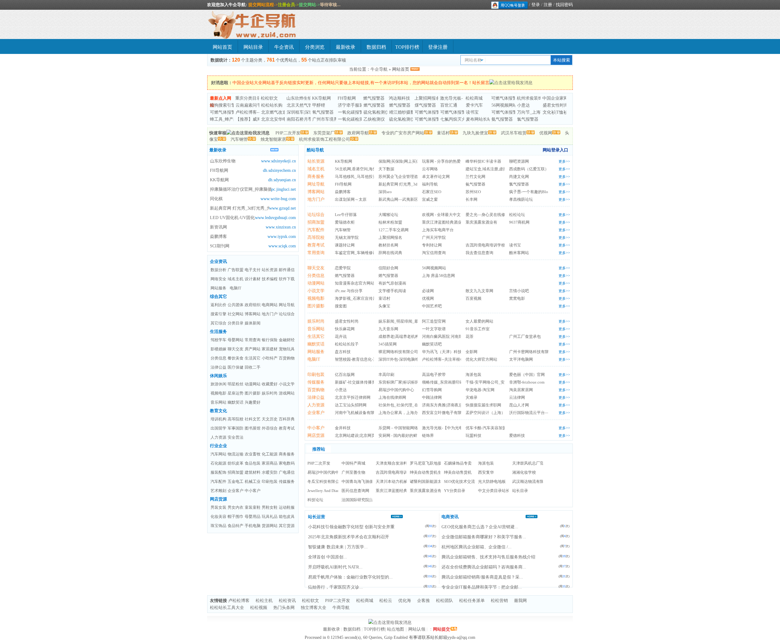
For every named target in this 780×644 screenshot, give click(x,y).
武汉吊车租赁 (513, 133)
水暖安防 (270, 472)
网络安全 (218, 279)
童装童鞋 (253, 507)
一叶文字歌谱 (434, 329)
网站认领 (416, 629)
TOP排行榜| (375, 629)
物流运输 (235, 454)
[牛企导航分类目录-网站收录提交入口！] (253, 25)
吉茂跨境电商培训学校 (485, 245)
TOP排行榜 (407, 47)
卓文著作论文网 (436, 176)
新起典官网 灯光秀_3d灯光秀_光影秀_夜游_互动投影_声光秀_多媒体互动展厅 (239, 208)
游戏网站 (287, 393)
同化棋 (216, 198)
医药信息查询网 (355, 490)
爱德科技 (517, 435)
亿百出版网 (345, 374)
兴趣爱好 (253, 402)
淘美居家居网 (521, 389)
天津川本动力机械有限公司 (399, 481)
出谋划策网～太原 (351, 199)
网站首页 (222, 47)
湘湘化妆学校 (524, 472)
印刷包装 (270, 481)
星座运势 (235, 393)
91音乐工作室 (478, 329)
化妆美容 (218, 516)
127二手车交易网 (393, 230)
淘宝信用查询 (434, 252)
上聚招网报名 (427, 98)
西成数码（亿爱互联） (529, 169)
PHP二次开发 (287, 133)
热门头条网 (284, 607)
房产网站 (253, 349)
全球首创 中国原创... (327, 557)
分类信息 (218, 358)
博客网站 (253, 314)
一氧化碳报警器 (353, 112)
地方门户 (270, 314)
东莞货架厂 (324, 133)
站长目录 (520, 490)
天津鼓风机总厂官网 (530, 463)
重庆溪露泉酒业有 (481, 222)
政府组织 (253, 305)
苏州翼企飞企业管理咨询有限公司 (408, 176)
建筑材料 (253, 472)
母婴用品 (253, 516)
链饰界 (428, 435)
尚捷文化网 (519, 176)
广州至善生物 (353, 472)
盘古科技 (343, 351)
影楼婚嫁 (218, 349)
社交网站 (235, 314)
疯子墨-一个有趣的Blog (529, 191)
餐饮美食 (235, 358)
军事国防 (235, 428)
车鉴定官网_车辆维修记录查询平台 (365, 252)
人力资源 (218, 437)
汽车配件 (218, 481)
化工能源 (270, 454)
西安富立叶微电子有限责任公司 (449, 412)
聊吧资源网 (519, 161)
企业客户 (235, 490)
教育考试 (287, 428)
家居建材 (270, 349)
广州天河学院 (434, 237)
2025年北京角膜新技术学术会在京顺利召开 (348, 537)
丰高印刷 (386, 374)
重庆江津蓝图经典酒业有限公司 (449, 222)
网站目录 (253, 47)
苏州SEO (473, 191)
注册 (548, 4)
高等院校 (235, 419)
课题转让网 (345, 245)
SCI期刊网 (219, 246)
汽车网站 (218, 454)
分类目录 (235, 323)
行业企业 (218, 446)
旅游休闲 (218, 384)
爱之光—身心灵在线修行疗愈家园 (495, 214)
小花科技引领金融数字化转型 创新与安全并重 (351, 527)
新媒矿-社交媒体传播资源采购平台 (365, 382)
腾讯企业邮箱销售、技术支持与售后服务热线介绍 (488, 557)
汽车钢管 (239, 139)
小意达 (523, 105)
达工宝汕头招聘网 (351, 405)
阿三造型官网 (434, 321)
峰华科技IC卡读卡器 (483, 161)
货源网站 (270, 525)
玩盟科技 (473, 435)
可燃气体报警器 (506, 98)
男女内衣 (235, 507)
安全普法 (235, 437)
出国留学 (218, 428)
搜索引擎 (218, 314)
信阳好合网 (388, 268)
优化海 (404, 600)
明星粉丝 (235, 384)
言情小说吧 (519, 290)
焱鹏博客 (218, 236)
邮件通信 (287, 269)
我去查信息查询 (479, 252)
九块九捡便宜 (475, 133)
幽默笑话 (235, 402)
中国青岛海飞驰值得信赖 (363, 481)
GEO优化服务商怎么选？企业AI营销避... (479, 527)
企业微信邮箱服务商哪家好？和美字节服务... (483, 537)
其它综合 (218, 323)
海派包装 (473, 374)
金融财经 (287, 340)
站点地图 (395, 629)
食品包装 (253, 463)
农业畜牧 (253, 454)
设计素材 (253, 279)
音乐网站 (218, 402)
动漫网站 (253, 384)
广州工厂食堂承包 (525, 336)
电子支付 (253, 269)
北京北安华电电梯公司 (282, 119)
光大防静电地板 (492, 481)
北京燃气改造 (274, 112)
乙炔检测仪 (374, 119)
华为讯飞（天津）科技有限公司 (449, 351)
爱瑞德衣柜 (345, 222)
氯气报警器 (527, 119)
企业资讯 (218, 261)
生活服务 (218, 331)
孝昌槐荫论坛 (521, 199)
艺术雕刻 (218, 490)
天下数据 (386, 169)
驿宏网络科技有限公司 (398, 351)
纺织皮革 (235, 463)
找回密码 (564, 4)
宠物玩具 (287, 349)
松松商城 (474, 98)
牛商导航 (340, 607)
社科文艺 (253, 419)
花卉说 (341, 336)
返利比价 (218, 305)
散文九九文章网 (479, 290)
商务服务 (287, 454)
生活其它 (253, 358)
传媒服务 (287, 481)
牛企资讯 (284, 47)
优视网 (545, 133)
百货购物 (287, 358)
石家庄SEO (431, 191)
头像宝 (384, 306)
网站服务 (218, 288)
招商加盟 (235, 472)
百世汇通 (448, 105)
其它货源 (287, 525)
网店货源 (218, 499)
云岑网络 (430, 169)
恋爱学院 (343, 268)
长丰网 (471, 199)
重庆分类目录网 (250, 98)
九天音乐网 (388, 329)
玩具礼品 (270, 516)
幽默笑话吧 (432, 344)
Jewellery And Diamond (327, 490)
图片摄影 (253, 393)
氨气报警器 (502, 119)
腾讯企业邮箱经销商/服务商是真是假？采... (482, 577)
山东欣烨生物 (299, 98)
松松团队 (444, 600)
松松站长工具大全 (227, 607)
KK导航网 (321, 98)
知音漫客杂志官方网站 (354, 283)
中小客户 (253, 490)
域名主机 (235, 279)
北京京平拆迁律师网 (352, 397)
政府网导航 (358, 133)
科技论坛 (315, 499)
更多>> (564, 161)
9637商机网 (519, 222)
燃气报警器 (374, 98)
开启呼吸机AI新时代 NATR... (335, 567)
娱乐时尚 (270, 393)
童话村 (443, 133)
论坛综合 (287, 314)
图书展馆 (253, 428)
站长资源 (270, 269)
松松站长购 (271, 105)
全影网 (471, 351)
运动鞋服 (287, 507)
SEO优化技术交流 (459, 481)
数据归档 (376, 47)
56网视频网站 (504, 105)
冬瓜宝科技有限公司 (325, 481)
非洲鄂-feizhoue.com (526, 382)
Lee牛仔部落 (346, 214)
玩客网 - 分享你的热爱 (441, 161)
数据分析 (218, 269)
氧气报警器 (323, 112)
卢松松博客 (239, 600)
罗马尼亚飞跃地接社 (427, 463)
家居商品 (270, 463)
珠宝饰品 (218, 525)
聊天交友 (235, 349)
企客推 (423, 600)
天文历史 (270, 419)
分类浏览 (314, 47)
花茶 (469, 336)
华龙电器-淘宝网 (480, 389)
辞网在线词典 (390, 252)
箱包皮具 (287, 516)
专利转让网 (432, 245)
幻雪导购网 (432, 389)
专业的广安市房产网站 (402, 133)
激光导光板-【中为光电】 (444, 428)
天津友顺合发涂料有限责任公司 (403, 463)
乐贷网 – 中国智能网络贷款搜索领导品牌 (414, 428)
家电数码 (287, 463)
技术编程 (270, 279)
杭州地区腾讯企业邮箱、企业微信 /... (476, 547)
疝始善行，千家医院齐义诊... (335, 587)
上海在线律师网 (392, 397)
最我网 (520, 600)
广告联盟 (235, 269)
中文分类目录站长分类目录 (502, 490)
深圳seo (385, 191)
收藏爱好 (270, 384)
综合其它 (218, 296)
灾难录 (471, 397)
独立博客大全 (313, 607)
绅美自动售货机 (458, 472)
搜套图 (341, 306)
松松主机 (264, 600)
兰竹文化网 (475, 176)
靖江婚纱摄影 (402, 112)
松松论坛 (517, 214)
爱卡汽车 (474, 105)
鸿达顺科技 (399, 98)
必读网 (428, 290)
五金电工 (235, 481)
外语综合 (270, 428)
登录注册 (438, 47)
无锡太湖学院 (347, 237)
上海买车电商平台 (438, 230)
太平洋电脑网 (521, 359)
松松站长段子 (347, 344)
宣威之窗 (430, 199)
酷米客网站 (519, 252)
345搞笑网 (387, 344)
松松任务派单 (472, 600)
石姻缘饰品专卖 (458, 463)
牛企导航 (379, 69)
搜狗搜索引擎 (223, 105)
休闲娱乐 (218, 375)
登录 (535, 4)
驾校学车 (218, 340)
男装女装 (218, 507)
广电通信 (287, 472)
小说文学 (287, 384)
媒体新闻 (253, 323)
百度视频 (473, 298)
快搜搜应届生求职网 (483, 405)
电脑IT (235, 288)
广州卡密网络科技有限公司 (533, 351)
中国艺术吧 (432, 306)
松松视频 (258, 607)
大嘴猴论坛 (388, 214)
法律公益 (218, 367)
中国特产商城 (353, 463)
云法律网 (517, 397)
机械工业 (253, 481)
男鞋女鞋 (270, 507)
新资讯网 (218, 227)
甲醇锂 (318, 105)
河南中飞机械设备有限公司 (358, 412)
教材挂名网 (388, 245)
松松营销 (499, 600)
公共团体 (235, 305)
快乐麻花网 (345, 329)
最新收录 (345, 47)
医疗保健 (235, 367)
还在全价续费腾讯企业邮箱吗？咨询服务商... (483, 567)
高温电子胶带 (434, 374)
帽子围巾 (235, 516)
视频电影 (218, 393)
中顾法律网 (432, 397)
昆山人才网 (519, 405)
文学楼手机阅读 (392, 290)
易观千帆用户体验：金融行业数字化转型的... (350, 577)
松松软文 (269, 98)
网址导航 (287, 305)
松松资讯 (287, 600)
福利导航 (430, 184)
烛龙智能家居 (273, 139)
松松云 (385, 600)
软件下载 (287, 279)
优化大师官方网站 (481, 359)
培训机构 (218, 419)
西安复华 (486, 472)
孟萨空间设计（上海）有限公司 (493, 412)
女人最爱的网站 (479, 321)
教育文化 (218, 411)
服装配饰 (218, 472)
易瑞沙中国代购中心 (396, 389)
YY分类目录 (454, 490)
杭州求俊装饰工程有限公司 (324, 139)
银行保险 (270, 340)
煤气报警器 (425, 105)
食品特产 (235, 525)
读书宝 (472, 112)
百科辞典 (287, 419)
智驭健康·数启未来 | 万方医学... (338, 547)
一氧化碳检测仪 (353, 119)
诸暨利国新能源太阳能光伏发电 (437, 481)
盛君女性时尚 (555, 105)
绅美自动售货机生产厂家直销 (435, 472)
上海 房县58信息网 (438, 275)
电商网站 (270, 305)
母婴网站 (235, 340)
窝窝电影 (517, 298)
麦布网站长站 (478, 119)
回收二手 (253, 367)
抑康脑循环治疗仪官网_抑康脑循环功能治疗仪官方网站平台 (240, 189)
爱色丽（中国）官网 (527, 374)
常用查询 (253, 340)
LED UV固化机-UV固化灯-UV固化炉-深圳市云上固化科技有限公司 (232, 217)
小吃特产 (270, 358)
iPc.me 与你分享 (349, 290)
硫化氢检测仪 (376, 112)
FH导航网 (347, 98)
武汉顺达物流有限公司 (532, 481)
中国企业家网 (555, 98)
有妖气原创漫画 (392, 283)
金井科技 (343, 428)
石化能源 (218, 463)
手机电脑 (253, 525)
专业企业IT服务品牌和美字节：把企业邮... (481, 587)
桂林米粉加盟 (390, 222)
